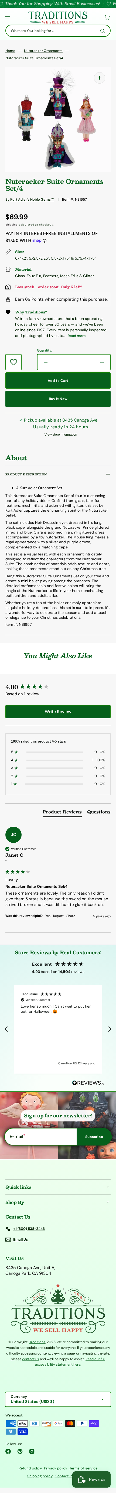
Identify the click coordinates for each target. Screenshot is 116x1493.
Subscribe (94, 1136)
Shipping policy (40, 1476)
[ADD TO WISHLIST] (13, 362)
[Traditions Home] (57, 17)
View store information (61, 434)
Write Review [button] (58, 711)
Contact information (72, 1476)
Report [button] (58, 916)
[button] (7, 17)
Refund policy (30, 1468)
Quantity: (44, 350)
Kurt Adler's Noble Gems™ (32, 199)
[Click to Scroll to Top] (106, 1461)
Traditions (37, 1342)
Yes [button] (47, 916)
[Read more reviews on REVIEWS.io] (88, 1083)
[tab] (62, 813)
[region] (58, 1029)
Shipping (11, 224)
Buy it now (58, 398)
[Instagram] (32, 1451)
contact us (30, 1359)
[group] (58, 687)
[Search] (104, 31)
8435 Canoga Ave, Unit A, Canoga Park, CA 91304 (30, 1270)
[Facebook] (8, 1451)
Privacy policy (55, 1468)
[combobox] (58, 31)
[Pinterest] (20, 1451)
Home (10, 51)
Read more (77, 335)
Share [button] (70, 916)
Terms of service (83, 1468)
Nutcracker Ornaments (43, 51)
